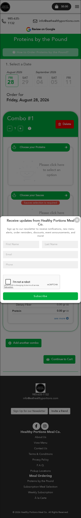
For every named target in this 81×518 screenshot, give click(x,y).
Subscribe (40, 296)
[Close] (77, 220)
